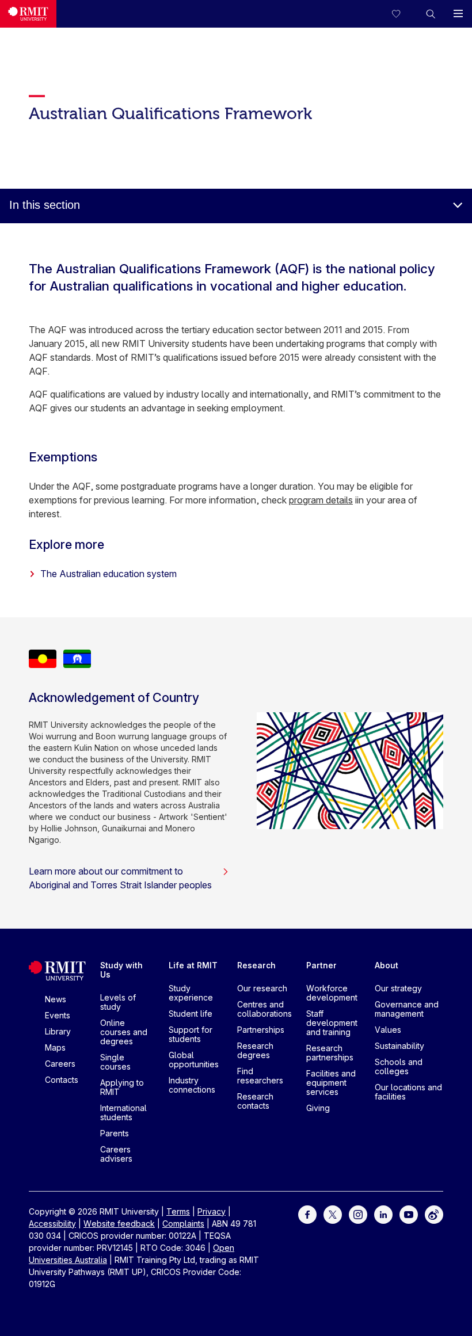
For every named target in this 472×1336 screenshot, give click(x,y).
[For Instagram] (358, 1213)
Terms (178, 1211)
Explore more (66, 544)
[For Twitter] (332, 1213)
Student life (190, 1013)
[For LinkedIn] (383, 1213)
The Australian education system (108, 573)
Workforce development (331, 992)
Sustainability (399, 1046)
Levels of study (118, 1002)
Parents (114, 1133)
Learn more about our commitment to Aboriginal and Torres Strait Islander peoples (120, 878)
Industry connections (192, 1084)
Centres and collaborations (264, 1008)
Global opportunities (194, 1059)
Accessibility (52, 1223)
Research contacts (255, 1100)
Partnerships (260, 1030)
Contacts (61, 1080)
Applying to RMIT (122, 1087)
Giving (318, 1108)
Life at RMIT (193, 965)
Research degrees (255, 1050)
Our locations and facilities (408, 1091)
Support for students (190, 1034)
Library (58, 1031)
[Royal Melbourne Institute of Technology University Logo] (28, 14)
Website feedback (119, 1223)
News (55, 999)
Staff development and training (331, 1023)
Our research (262, 988)
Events (57, 1015)
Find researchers (260, 1075)
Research (256, 965)
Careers (60, 1063)
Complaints (183, 1223)
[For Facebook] (307, 1213)
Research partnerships (329, 1052)
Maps (55, 1047)
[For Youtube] (408, 1213)
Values (388, 1030)
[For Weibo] (434, 1213)
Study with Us (121, 969)
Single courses (115, 1061)
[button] (430, 14)
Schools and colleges (398, 1066)
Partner (321, 965)
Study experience (191, 992)
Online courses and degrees (123, 1032)
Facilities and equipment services (331, 1082)
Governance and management (407, 1008)
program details (321, 500)
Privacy (211, 1211)
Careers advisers (116, 1153)
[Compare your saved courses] (403, 14)
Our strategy (398, 988)
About (386, 965)
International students (123, 1112)
